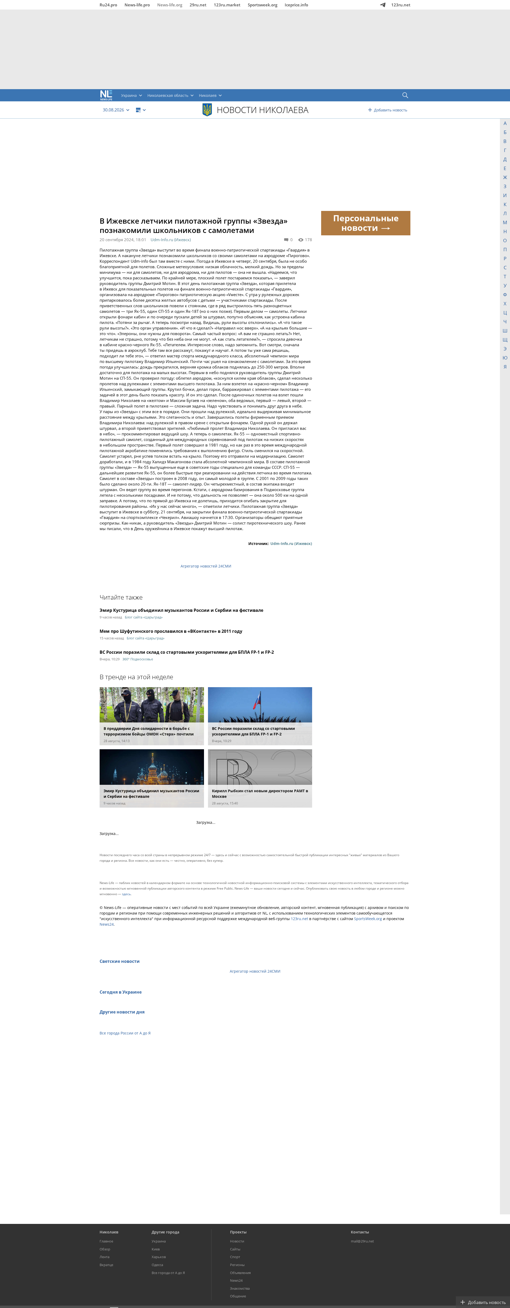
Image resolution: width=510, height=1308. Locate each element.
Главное (106, 1241)
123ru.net (400, 4)
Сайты (235, 1249)
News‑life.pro (137, 4)
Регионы (237, 1264)
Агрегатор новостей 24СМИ (206, 566)
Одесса (157, 1264)
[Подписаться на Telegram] (383, 5)
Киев (156, 1249)
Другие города (165, 1232)
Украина (159, 1241)
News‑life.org (169, 4)
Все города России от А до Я (125, 1033)
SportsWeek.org (368, 918)
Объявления (240, 1272)
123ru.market (227, 4)
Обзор (105, 1249)
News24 (107, 924)
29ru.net (198, 4)
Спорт (235, 1256)
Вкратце (106, 1264)
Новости (237, 1241)
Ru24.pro (108, 4)
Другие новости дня (122, 1012)
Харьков (159, 1256)
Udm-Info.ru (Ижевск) (171, 239)
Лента (104, 1256)
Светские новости (120, 961)
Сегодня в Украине (121, 992)
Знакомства (240, 1288)
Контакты (360, 1232)
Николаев (109, 1232)
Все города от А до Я (168, 1272)
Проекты (238, 1232)
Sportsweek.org (262, 4)
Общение (238, 1296)
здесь (126, 894)
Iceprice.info (296, 4)
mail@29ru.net (362, 1241)
